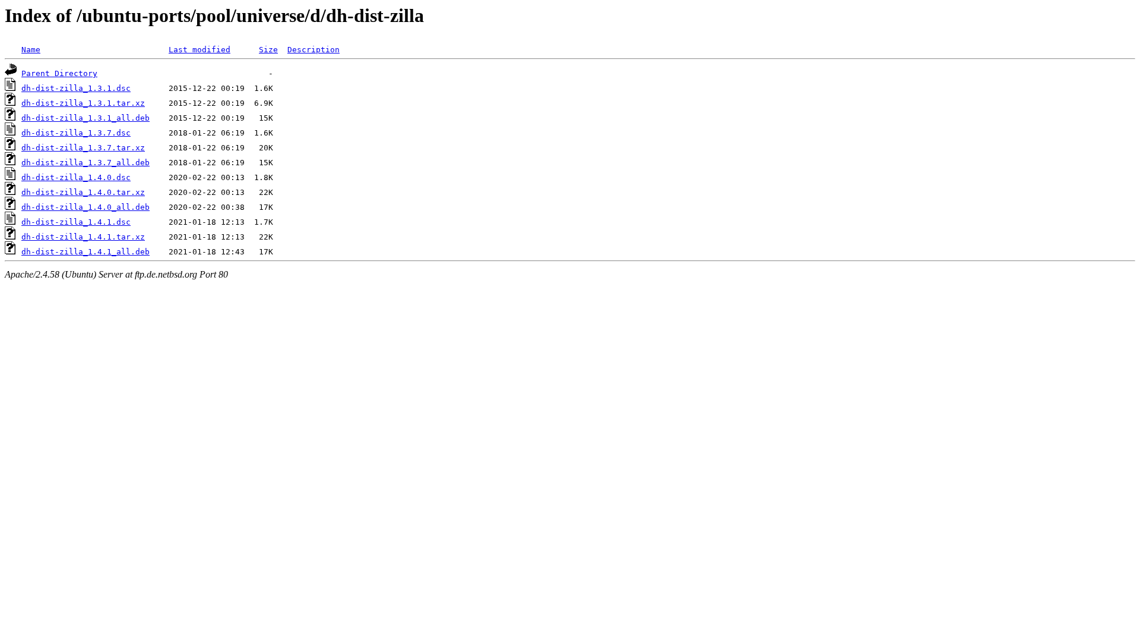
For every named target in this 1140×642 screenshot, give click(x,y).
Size (268, 49)
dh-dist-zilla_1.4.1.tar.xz (83, 236)
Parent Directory (59, 73)
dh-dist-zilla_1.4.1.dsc (76, 222)
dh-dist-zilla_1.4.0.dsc (76, 177)
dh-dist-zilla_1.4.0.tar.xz (83, 192)
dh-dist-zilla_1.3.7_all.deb (85, 162)
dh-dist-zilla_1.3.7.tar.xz (83, 147)
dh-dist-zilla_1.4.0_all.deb (85, 207)
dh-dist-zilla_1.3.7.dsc (76, 132)
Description (313, 49)
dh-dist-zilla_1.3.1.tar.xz (83, 103)
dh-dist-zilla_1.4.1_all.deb (85, 251)
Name (30, 49)
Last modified (199, 49)
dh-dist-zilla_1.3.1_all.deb (85, 118)
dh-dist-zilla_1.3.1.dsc (76, 88)
